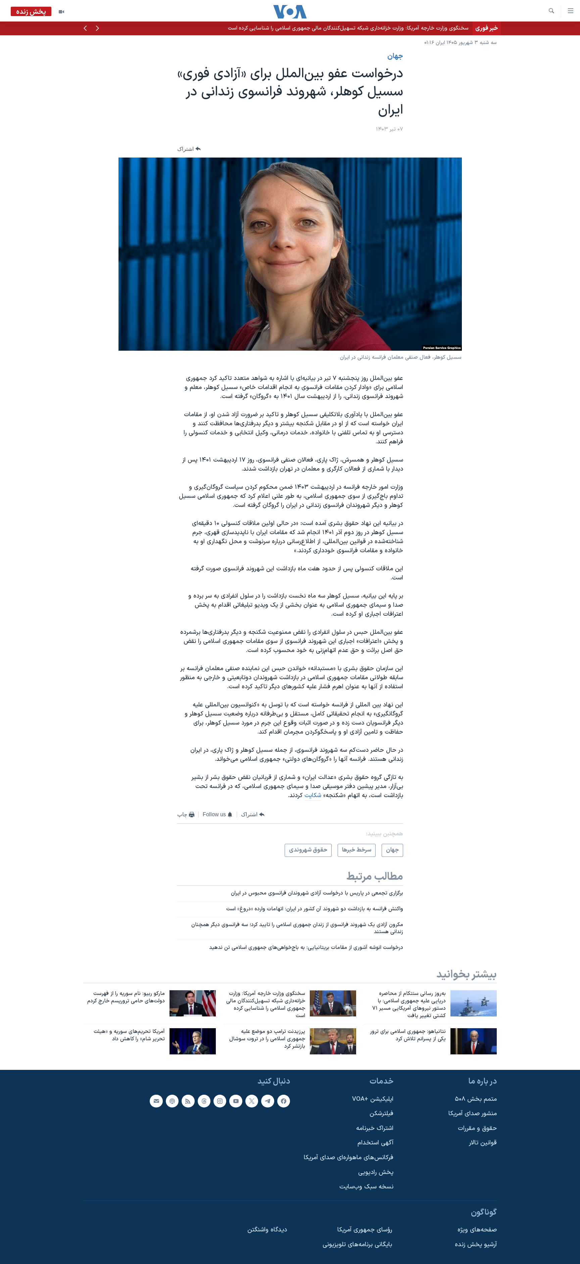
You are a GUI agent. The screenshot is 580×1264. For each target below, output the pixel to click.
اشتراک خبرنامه (374, 1128)
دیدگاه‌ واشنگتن (267, 1229)
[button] (97, 28)
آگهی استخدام (375, 1142)
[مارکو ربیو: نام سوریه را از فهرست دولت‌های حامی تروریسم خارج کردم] (193, 1003)
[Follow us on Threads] (204, 1100)
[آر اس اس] (188, 1100)
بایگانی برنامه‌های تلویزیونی (357, 1244)
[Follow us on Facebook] (283, 1100)
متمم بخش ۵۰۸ (476, 1098)
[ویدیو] (61, 12)
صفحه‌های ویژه (477, 1229)
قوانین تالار (483, 1142)
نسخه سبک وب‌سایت (366, 1186)
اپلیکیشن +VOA (372, 1098)
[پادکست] (172, 1100)
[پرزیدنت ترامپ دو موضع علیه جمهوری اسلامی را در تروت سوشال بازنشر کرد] (333, 1041)
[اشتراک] (156, 1100)
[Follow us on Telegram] (267, 1100)
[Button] (189, 149)
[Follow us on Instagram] (219, 1100)
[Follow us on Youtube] (235, 1100)
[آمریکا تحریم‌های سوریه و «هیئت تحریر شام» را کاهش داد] (193, 1041)
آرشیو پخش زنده (476, 1244)
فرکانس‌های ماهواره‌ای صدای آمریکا (348, 1157)
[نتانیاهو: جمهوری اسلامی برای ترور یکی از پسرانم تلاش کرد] (473, 1041)
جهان (395, 56)
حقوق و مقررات (477, 1128)
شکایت (312, 795)
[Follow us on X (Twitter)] (251, 1100)
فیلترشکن (381, 1113)
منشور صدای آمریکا (472, 1113)
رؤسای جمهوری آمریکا (364, 1229)
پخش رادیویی (375, 1172)
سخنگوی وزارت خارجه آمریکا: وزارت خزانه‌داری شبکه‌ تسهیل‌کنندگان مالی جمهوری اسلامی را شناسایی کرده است (348, 28)
